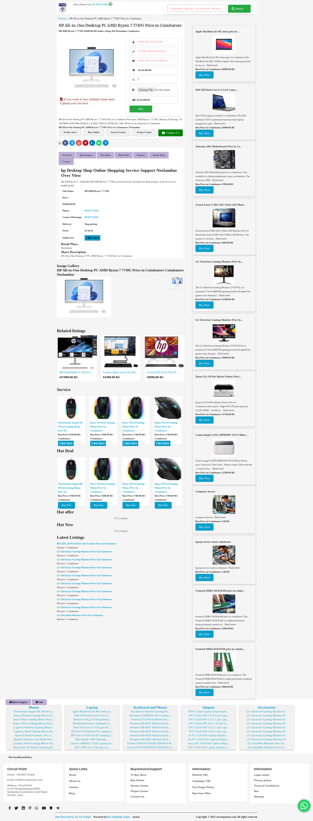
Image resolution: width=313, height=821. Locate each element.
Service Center (118, 132)
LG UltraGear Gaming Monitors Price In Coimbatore (84, 551)
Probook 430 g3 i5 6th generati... (92, 719)
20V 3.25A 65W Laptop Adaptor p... (208, 747)
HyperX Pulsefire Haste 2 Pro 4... (34, 735)
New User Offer (201, 793)
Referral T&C (200, 774)
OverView (67, 155)
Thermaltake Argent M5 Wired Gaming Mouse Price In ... (70, 426)
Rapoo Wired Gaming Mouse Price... (34, 723)
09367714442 (92, 210)
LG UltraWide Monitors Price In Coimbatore (80, 615)
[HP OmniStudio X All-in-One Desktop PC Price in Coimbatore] (77, 352)
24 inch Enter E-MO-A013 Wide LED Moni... (220, 204)
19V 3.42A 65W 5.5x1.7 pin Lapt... (208, 727)
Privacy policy (262, 780)
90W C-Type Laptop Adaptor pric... (208, 711)
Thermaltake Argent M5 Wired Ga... (34, 711)
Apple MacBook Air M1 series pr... (92, 711)
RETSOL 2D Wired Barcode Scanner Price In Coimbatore (86, 543)
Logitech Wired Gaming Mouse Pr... (34, 731)
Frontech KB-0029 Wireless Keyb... (150, 735)
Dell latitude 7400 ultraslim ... (92, 739)
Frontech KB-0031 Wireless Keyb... (150, 727)
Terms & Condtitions (266, 785)
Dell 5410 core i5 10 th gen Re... (92, 727)
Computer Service (205, 491)
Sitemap (259, 796)
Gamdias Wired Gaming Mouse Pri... (34, 743)
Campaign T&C (201, 781)
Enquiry (141, 155)
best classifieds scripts (118, 817)
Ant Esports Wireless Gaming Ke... (150, 711)
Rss (256, 791)
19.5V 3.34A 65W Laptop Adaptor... (208, 739)
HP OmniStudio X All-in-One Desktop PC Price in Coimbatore (77, 372)
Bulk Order (123, 155)
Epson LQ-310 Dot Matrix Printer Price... (218, 376)
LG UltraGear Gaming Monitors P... (267, 711)
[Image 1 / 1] (91, 69)
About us (74, 781)
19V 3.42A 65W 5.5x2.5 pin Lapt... (208, 719)
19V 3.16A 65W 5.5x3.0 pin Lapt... (208, 715)
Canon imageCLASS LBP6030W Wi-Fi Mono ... (222, 435)
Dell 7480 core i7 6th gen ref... (92, 747)
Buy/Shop (105, 155)
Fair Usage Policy (203, 787)
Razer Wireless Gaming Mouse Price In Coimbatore (102, 426)
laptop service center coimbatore (213, 542)
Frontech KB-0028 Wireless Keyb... (150, 739)
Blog (72, 793)
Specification (86, 155)
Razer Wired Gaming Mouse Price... (34, 719)
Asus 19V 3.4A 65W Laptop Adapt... (208, 743)
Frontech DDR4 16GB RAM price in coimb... (220, 590)
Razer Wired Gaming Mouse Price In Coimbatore (133, 426)
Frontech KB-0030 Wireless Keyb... (150, 731)
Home (72, 774)
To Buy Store (70, 132)
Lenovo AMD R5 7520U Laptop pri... (92, 743)
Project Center (144, 132)
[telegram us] (57, 808)
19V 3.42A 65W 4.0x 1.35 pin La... (208, 723)
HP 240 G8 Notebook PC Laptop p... (92, 731)
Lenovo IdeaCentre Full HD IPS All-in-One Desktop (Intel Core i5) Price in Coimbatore (121, 372)
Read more (212, 65)
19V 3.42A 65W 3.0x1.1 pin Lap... (208, 731)
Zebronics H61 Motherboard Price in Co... (218, 146)
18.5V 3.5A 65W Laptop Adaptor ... (208, 735)
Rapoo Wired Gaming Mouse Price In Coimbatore (166, 426)
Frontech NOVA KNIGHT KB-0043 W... (150, 743)
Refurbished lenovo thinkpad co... (92, 723)
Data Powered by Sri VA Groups (73, 817)
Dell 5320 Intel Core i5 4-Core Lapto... (216, 90)
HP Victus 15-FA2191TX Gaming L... (92, 735)
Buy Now (66, 505)
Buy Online (94, 132)
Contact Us (172, 132)
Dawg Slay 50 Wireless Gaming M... (33, 747)
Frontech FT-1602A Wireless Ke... (150, 719)
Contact (66, 161)
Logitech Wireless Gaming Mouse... (34, 727)
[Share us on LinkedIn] (23, 808)
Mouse (34, 707)
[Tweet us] (16, 808)
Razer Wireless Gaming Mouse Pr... (34, 715)
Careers (73, 787)
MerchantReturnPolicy (20, 757)
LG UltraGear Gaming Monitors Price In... (219, 261)
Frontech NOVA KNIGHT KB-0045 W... (150, 747)
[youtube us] (44, 808)
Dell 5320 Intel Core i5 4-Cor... (92, 715)
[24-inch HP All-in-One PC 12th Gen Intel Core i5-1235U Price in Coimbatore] (164, 352)
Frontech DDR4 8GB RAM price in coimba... (220, 649)
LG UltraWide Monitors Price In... (267, 743)
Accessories (267, 707)
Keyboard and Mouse (150, 707)
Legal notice (261, 774)
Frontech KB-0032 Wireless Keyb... (150, 723)
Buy (140, 108)
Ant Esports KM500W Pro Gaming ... (150, 715)
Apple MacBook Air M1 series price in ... (217, 31)
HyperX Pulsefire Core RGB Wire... (34, 739)
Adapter (208, 707)
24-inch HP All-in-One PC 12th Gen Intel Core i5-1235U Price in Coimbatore (164, 372)
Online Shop (159, 155)
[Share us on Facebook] (10, 808)
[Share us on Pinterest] (30, 808)
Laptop (92, 707)
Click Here (92, 237)
